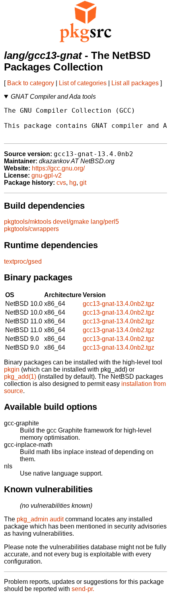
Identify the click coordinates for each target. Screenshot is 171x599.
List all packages (135, 83)
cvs (61, 182)
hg (72, 182)
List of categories (83, 83)
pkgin (11, 369)
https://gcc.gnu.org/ (58, 168)
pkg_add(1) (20, 376)
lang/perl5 (105, 221)
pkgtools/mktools (27, 221)
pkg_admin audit (40, 519)
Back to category (30, 83)
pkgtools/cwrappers (31, 228)
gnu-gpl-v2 (46, 175)
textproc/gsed (23, 261)
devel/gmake (71, 221)
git (83, 182)
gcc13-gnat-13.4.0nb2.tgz (118, 303)
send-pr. (83, 588)
